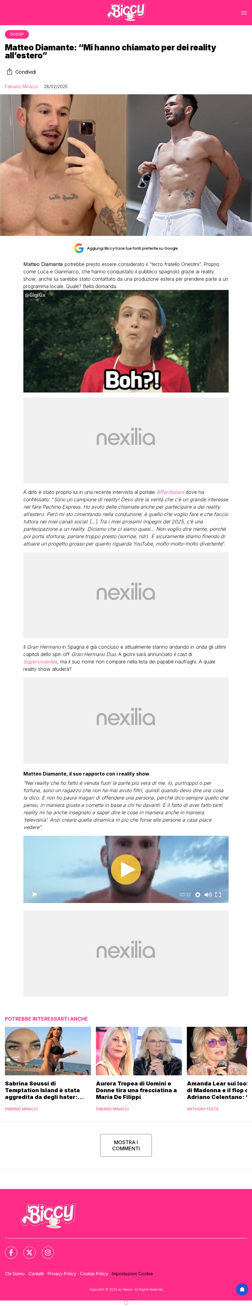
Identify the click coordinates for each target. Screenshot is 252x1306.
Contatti (36, 1273)
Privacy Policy (62, 1273)
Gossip (17, 34)
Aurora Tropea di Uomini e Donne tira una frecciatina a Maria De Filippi (136, 1090)
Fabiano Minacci (21, 86)
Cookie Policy (94, 1273)
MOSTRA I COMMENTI (126, 1145)
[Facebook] (7, 1248)
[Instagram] (44, 1248)
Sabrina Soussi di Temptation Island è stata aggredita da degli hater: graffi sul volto (42, 1090)
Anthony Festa (203, 1109)
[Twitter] (25, 1248)
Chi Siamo (15, 1273)
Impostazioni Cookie (132, 1273)
